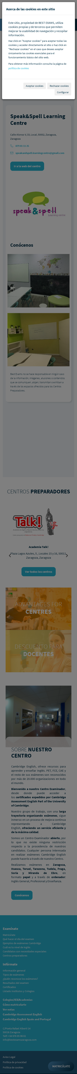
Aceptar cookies (34, 86)
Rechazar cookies (59, 86)
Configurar (63, 92)
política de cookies (18, 68)
